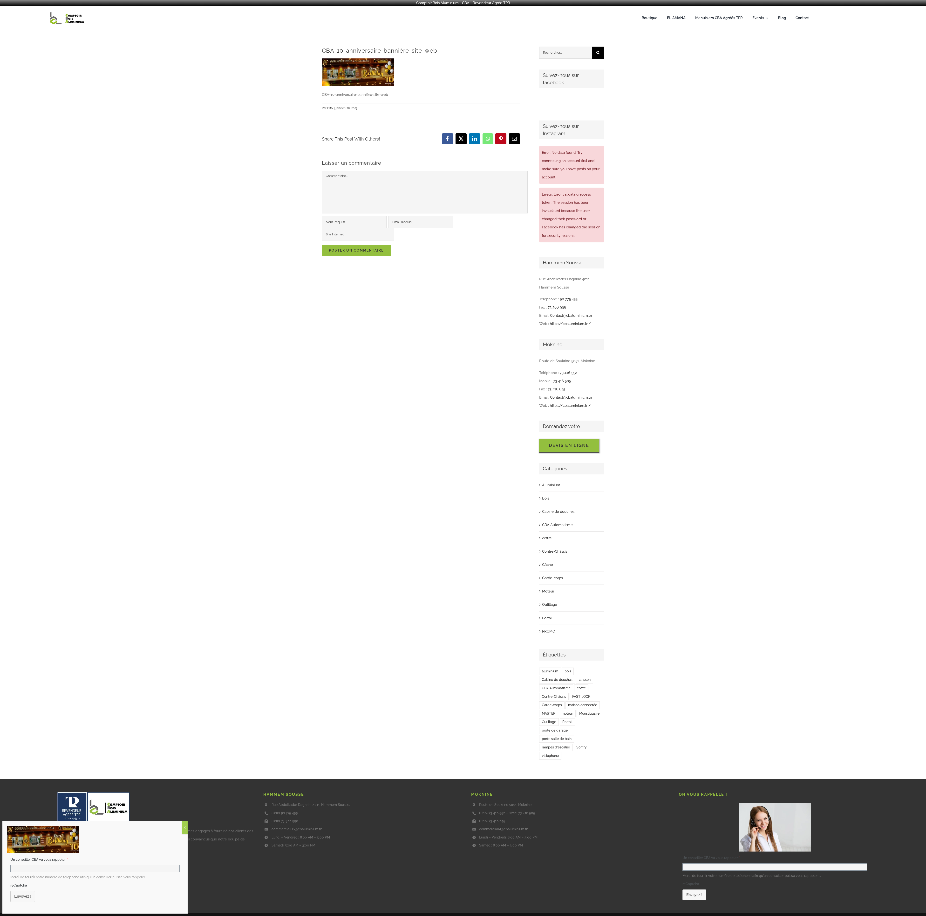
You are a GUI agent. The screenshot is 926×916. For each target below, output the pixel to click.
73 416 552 (568, 373)
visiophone (550, 756)
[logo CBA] (67, 12)
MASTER (548, 713)
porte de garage (555, 730)
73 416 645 (556, 389)
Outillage (549, 604)
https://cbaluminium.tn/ (570, 324)
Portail (547, 618)
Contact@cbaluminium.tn (571, 315)
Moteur (548, 591)
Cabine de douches (558, 511)
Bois (545, 498)
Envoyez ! (694, 895)
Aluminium (551, 485)
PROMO (548, 631)
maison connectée (582, 705)
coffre (547, 538)
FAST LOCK (581, 696)
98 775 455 (569, 299)
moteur (567, 713)
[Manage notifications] (10, 910)
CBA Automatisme (557, 525)
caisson (585, 680)
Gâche (547, 565)
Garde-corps (552, 578)
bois (568, 671)
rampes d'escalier (556, 747)
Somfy (581, 747)
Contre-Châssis (554, 551)
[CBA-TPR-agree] (93, 793)
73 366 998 (557, 307)
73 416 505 (562, 381)
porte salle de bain (557, 739)
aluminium (550, 671)
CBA (330, 108)
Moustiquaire (589, 713)
